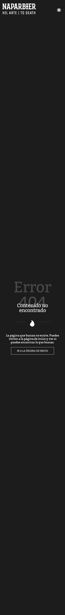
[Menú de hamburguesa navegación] (59, 9)
